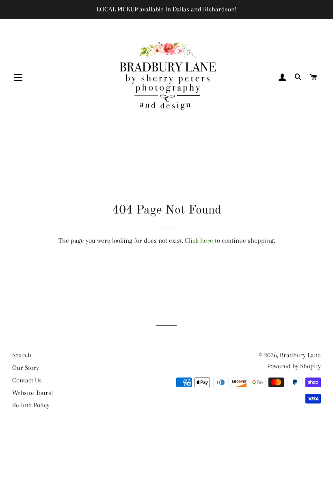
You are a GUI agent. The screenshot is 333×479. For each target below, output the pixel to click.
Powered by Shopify (294, 366)
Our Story (25, 367)
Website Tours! (32, 393)
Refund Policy (31, 405)
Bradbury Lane (300, 355)
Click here (199, 240)
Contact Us (27, 380)
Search (21, 355)
